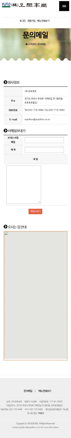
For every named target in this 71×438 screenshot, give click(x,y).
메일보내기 (35, 211)
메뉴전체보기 (44, 391)
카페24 (41, 413)
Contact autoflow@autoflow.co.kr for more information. (35, 427)
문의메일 (28, 391)
